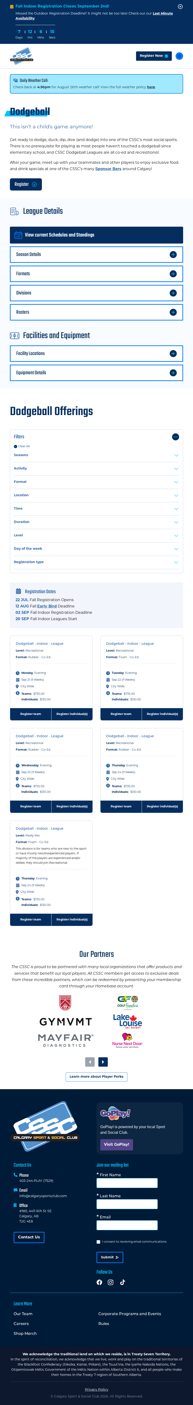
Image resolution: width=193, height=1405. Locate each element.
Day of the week (28, 549)
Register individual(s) (72, 714)
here (151, 87)
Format (20, 482)
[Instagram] (110, 1282)
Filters (19, 437)
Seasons (21, 455)
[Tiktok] (122, 1282)
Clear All (24, 446)
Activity (20, 468)
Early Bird (47, 606)
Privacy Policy (96, 1390)
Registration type (29, 562)
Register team (30, 714)
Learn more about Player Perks (96, 1077)
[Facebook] (99, 1282)
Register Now (151, 56)
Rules (103, 1324)
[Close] (180, 6)
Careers (21, 1324)
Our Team (23, 1314)
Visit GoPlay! (116, 1145)
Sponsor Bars (108, 169)
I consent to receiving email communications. (134, 1242)
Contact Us (29, 1237)
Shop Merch (25, 1334)
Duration (21, 522)
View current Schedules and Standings (59, 235)
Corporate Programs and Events (129, 1314)
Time (18, 509)
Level (18, 535)
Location (21, 495)
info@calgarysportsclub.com (43, 1196)
